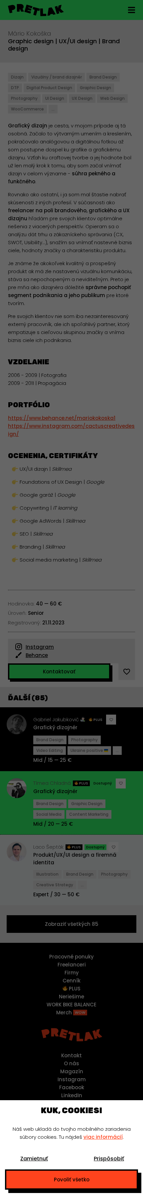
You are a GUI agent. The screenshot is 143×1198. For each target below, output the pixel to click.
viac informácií (103, 1136)
